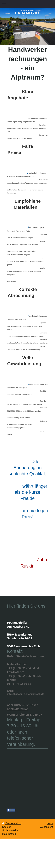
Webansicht (46, 827)
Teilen (12, 810)
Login (50, 823)
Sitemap (6, 827)
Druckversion (13, 823)
